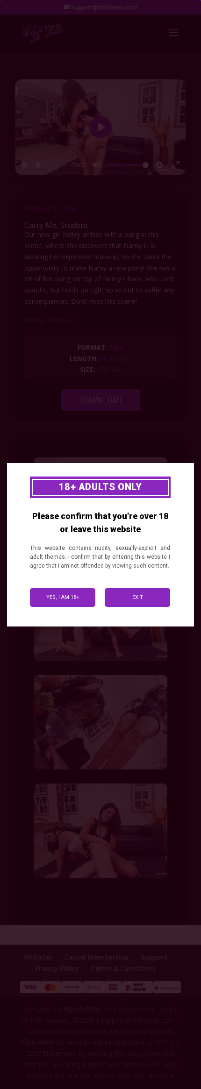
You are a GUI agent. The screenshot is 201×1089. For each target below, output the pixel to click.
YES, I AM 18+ (62, 597)
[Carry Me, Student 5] (100, 878)
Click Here (37, 1042)
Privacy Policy (57, 968)
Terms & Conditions (123, 968)
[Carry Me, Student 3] (100, 769)
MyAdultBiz (82, 1008)
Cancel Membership (97, 957)
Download (101, 400)
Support (154, 957)
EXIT (137, 597)
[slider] (51, 165)
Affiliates (37, 957)
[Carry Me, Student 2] (100, 660)
